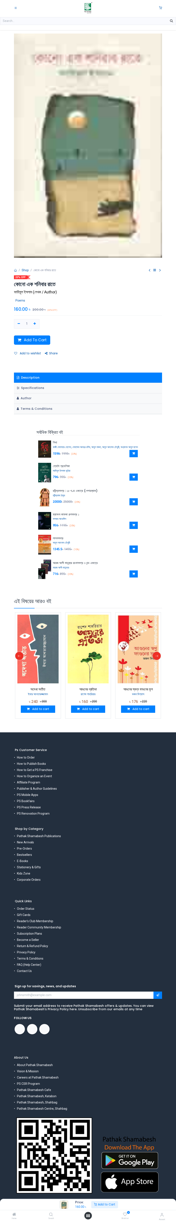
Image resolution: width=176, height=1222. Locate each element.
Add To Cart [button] (35, 340)
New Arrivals (25, 842)
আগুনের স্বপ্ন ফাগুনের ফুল (138, 689)
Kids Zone (23, 873)
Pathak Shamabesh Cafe (34, 1090)
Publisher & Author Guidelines (37, 788)
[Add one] (35, 324)
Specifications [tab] (32, 388)
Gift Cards (23, 915)
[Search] (51, 1214)
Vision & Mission (28, 1071)
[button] (133, 453)
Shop (25, 270)
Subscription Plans (29, 933)
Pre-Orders (24, 848)
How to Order (26, 757)
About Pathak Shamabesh (35, 1065)
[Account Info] (162, 1214)
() (35, 292)
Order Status (25, 908)
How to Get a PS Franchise (34, 770)
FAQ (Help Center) (29, 964)
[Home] (14, 1214)
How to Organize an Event (34, 776)
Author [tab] (26, 398)
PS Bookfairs (26, 801)
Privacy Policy (26, 952)
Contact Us (24, 971)
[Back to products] (154, 270)
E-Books (22, 861)
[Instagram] (44, 1029)
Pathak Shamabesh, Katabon (36, 1096)
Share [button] (53, 353)
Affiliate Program (28, 782)
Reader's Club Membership (35, 921)
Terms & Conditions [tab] (36, 409)
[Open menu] (88, 1215)
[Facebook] (20, 1029)
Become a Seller (28, 940)
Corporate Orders (29, 879)
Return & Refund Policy (32, 946)
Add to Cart (106, 1204)
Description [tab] (29, 377)
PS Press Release (29, 807)
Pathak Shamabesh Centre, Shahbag (42, 1108)
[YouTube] (32, 1029)
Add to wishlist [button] (30, 353)
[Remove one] (19, 324)
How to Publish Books (31, 763)
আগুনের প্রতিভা (88, 689)
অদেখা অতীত (37, 689)
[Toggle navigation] (15, 7)
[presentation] (19, 656)
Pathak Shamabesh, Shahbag (37, 1102)
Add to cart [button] (40, 709)
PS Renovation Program (33, 813)
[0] (160, 8)
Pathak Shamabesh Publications (39, 836)
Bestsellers (24, 854)
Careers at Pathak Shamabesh (38, 1077)
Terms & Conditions (30, 958)
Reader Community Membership (39, 927)
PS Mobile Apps (27, 795)
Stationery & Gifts (29, 867)
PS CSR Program (28, 1083)
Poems (20, 300)
